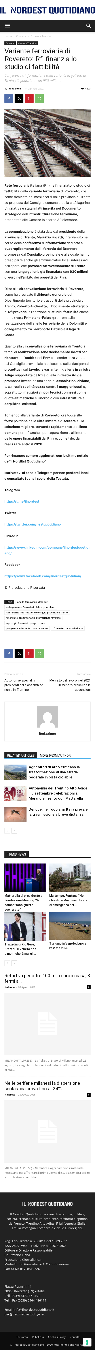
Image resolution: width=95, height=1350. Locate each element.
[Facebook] (8, 98)
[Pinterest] (29, 98)
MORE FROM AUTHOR (55, 755)
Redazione (14, 88)
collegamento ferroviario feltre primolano (30, 607)
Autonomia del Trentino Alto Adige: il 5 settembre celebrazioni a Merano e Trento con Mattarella (58, 793)
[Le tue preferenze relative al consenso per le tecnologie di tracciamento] (87, 1342)
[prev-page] (7, 831)
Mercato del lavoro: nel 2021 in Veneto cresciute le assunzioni (70, 685)
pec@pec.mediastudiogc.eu (24, 1314)
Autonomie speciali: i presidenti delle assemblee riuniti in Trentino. (23, 685)
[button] (7, 26)
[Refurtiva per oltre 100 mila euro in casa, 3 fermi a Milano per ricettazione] (47, 1024)
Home (8, 36)
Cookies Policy (57, 1337)
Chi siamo (22, 1337)
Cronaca (21, 36)
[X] (19, 98)
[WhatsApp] (39, 98)
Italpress (9, 987)
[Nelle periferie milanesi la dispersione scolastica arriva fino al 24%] (47, 1131)
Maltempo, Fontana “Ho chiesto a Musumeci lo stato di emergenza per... (70, 900)
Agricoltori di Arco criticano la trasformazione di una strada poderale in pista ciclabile (54, 772)
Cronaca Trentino (41, 36)
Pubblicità (38, 1337)
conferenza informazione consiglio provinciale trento (37, 612)
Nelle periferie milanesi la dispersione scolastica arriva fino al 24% (42, 1086)
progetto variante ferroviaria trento (27, 628)
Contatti (75, 1337)
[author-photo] (47, 727)
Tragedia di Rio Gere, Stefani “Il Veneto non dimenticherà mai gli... (20, 949)
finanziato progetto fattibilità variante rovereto (33, 617)
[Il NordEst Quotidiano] (47, 10)
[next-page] (14, 831)
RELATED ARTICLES (21, 755)
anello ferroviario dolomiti (32, 602)
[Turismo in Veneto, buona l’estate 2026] (70, 926)
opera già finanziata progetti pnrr (25, 623)
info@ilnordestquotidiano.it (33, 1309)
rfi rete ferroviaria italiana (68, 628)
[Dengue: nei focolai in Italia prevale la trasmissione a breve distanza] (15, 814)
